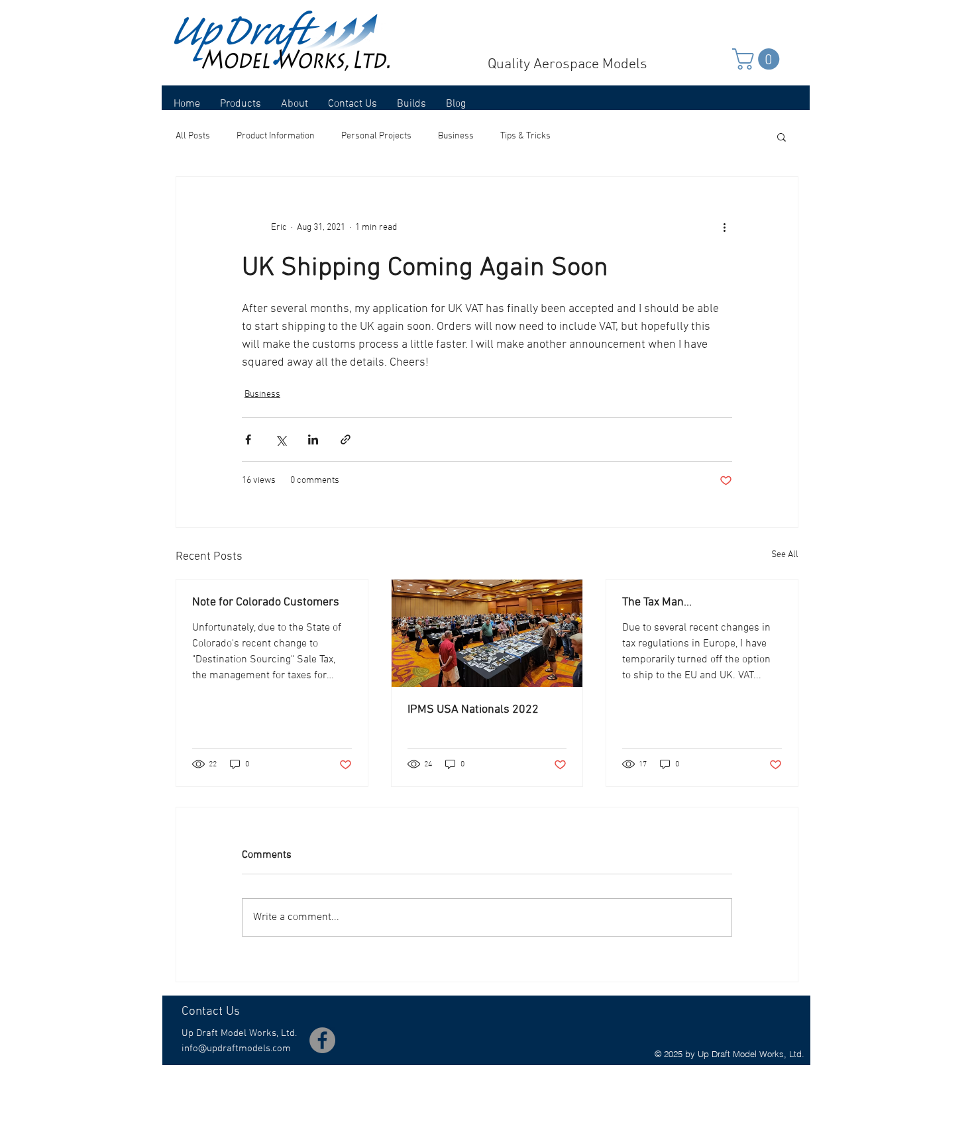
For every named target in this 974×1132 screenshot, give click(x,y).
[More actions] (724, 227)
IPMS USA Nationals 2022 (473, 710)
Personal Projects (376, 136)
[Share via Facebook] (248, 439)
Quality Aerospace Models (567, 65)
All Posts (193, 136)
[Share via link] (345, 439)
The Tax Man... (657, 602)
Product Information (276, 136)
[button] (758, 59)
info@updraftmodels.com (236, 1049)
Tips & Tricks (525, 136)
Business (456, 136)
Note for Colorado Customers (265, 602)
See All (784, 554)
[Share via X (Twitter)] (280, 439)
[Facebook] (322, 1040)
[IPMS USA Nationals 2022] (487, 633)
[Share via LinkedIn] (313, 439)
